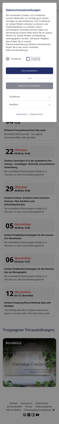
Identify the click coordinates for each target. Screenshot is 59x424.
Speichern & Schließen (30, 86)
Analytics (35, 59)
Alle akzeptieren (29, 70)
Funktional (16, 59)
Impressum (21, 114)
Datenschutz (36, 114)
